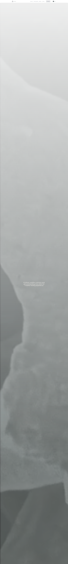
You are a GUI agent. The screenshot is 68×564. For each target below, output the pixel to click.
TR (55, 1)
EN (53, 1)
